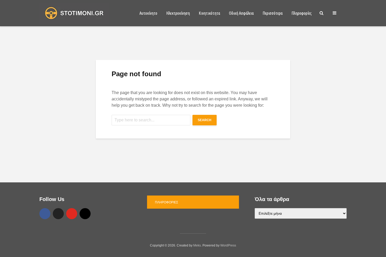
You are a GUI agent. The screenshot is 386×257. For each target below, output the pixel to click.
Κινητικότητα (209, 13)
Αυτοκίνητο (148, 13)
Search (204, 120)
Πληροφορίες (301, 13)
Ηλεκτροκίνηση (178, 13)
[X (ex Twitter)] (58, 213)
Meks (197, 245)
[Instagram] (85, 213)
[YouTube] (71, 213)
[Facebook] (44, 213)
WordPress (228, 245)
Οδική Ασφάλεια (241, 13)
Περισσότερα (273, 13)
